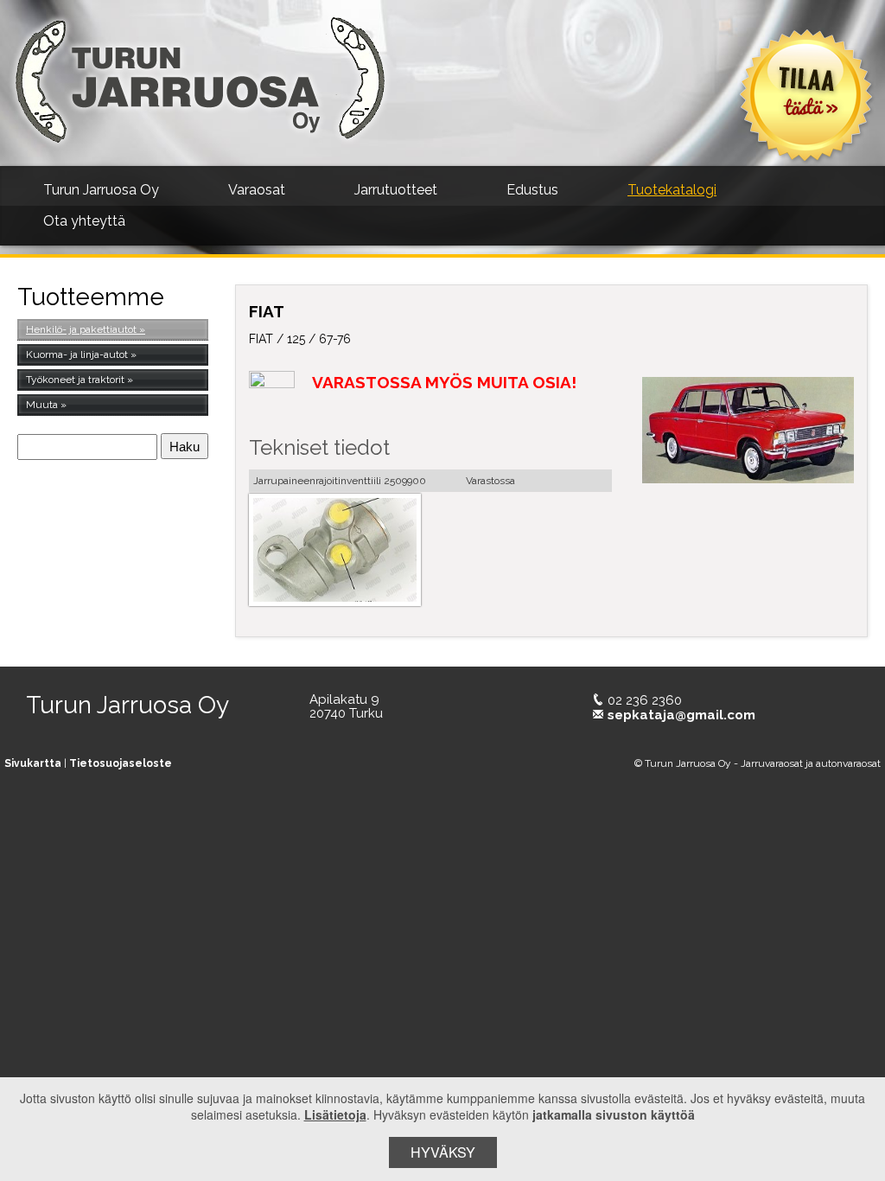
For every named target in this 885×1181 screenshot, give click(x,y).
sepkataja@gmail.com (681, 715)
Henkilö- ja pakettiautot (81, 329)
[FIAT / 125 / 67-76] (748, 430)
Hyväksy (443, 1152)
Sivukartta (32, 763)
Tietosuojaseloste (120, 763)
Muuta (42, 405)
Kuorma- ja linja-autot (77, 354)
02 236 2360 (645, 700)
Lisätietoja (335, 1114)
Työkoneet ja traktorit (75, 379)
